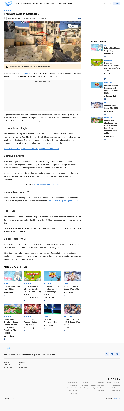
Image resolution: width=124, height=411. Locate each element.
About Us (6, 362)
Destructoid (116, 385)
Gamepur (101, 382)
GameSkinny (84, 388)
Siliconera (85, 385)
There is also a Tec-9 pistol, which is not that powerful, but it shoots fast (31, 149)
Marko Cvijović (29, 297)
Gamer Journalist (72, 388)
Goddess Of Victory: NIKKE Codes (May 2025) (72, 322)
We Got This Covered (97, 385)
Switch (53, 3)
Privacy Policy (23, 367)
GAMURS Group (116, 398)
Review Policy (8, 367)
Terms (21, 365)
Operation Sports (98, 388)
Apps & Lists (37, 3)
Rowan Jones (8, 292)
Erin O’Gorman (69, 328)
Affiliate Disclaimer (10, 365)
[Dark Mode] (110, 3)
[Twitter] (117, 354)
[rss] (107, 354)
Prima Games (73, 385)
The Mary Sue (116, 388)
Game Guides (26, 3)
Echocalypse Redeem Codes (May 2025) (30, 322)
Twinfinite (85, 382)
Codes (46, 3)
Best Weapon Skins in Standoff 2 (47, 185)
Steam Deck (61, 3)
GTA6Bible (74, 393)
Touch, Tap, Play (72, 390)
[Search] (105, 3)
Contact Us (22, 362)
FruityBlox (101, 390)
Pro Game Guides (72, 382)
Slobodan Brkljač (49, 297)
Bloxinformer (116, 390)
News (17, 3)
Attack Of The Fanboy (113, 382)
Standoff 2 (28, 73)
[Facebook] (112, 354)
